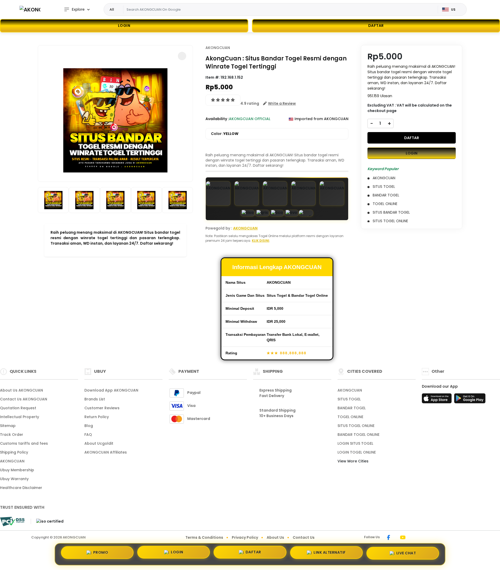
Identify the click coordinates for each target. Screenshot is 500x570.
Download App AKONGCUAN (111, 390)
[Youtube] (403, 538)
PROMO (100, 553)
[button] (182, 56)
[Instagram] (395, 538)
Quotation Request (18, 408)
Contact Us (304, 537)
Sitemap (8, 425)
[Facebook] (388, 538)
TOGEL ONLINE (350, 416)
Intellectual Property (19, 416)
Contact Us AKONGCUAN (23, 399)
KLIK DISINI (260, 240)
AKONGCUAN (217, 47)
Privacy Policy (245, 537)
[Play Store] (469, 399)
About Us (275, 537)
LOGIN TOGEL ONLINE (357, 452)
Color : (225, 133)
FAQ (88, 434)
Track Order (11, 434)
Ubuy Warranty (14, 478)
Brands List (94, 399)
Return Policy (96, 416)
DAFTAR (411, 137)
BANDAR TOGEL (352, 408)
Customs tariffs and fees (24, 443)
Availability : (217, 118)
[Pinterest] (415, 538)
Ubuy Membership (17, 470)
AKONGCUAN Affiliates (105, 452)
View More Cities (354, 461)
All (112, 9)
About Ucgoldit (98, 443)
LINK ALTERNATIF (330, 553)
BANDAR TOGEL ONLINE (358, 434)
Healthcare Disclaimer (21, 487)
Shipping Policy (14, 452)
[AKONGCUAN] (30, 9)
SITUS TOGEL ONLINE (356, 425)
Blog (88, 425)
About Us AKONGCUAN (21, 390)
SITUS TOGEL (349, 399)
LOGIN (124, 25)
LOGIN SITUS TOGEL (355, 443)
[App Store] (437, 399)
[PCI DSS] (12, 521)
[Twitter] (410, 538)
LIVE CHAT (406, 553)
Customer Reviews (102, 408)
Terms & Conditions (204, 537)
